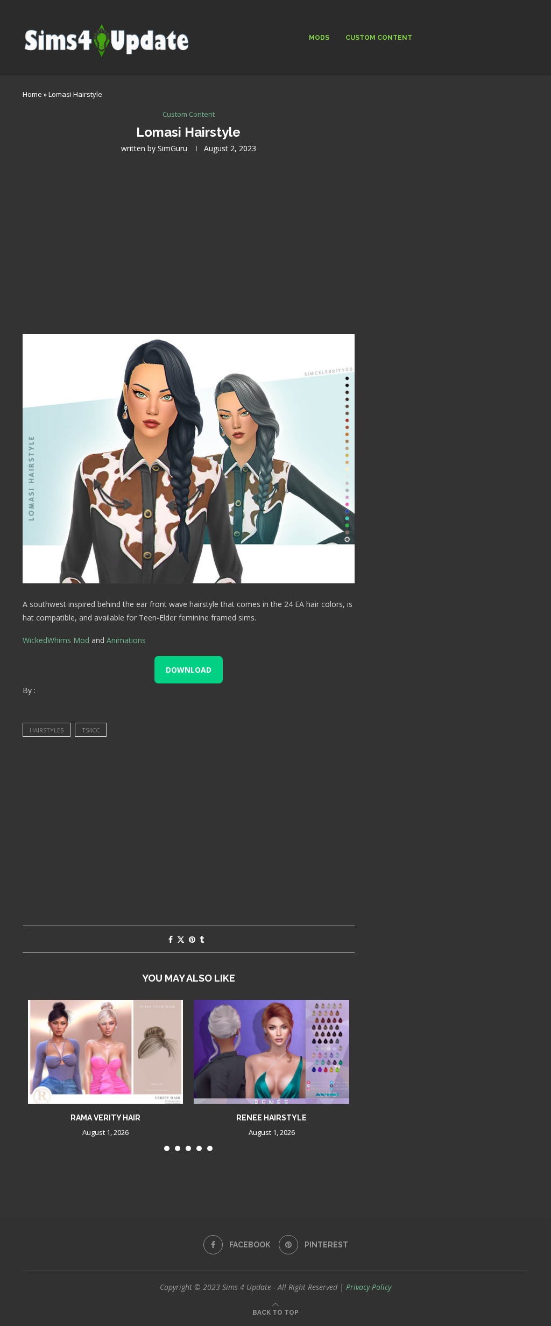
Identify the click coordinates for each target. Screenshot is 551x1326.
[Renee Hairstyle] (271, 1051)
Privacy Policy (368, 1287)
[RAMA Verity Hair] (105, 1051)
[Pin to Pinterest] (192, 939)
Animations (126, 640)
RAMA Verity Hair (105, 1117)
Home (32, 94)
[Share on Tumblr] (202, 939)
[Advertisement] (189, 242)
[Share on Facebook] (170, 939)
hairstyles (46, 730)
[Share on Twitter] (181, 939)
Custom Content (378, 37)
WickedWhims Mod (56, 640)
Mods (319, 37)
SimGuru (172, 148)
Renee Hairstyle (271, 1117)
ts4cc (91, 730)
